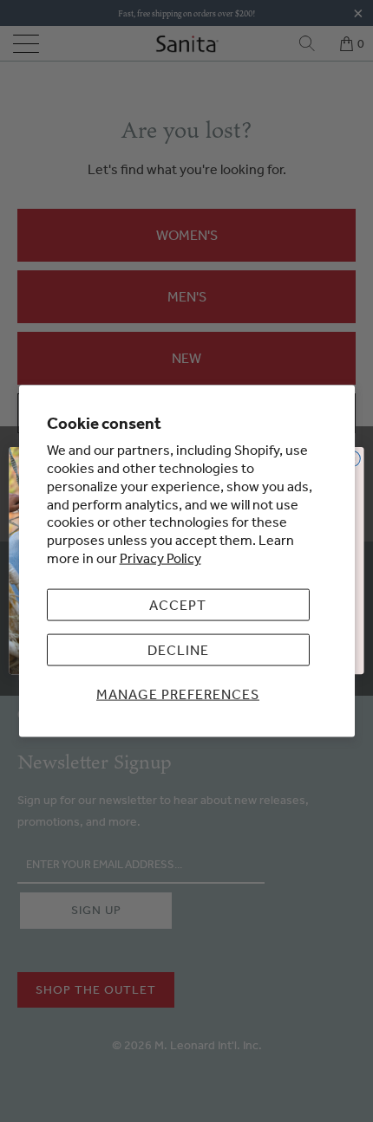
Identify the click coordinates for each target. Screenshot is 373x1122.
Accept (177, 604)
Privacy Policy (160, 558)
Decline (178, 649)
